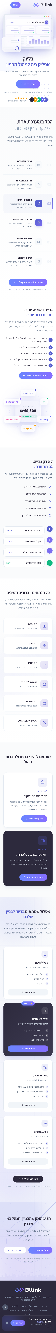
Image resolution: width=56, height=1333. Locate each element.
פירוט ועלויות (30, 992)
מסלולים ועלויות (28, 1310)
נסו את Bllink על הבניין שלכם (30, 282)
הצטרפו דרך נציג (15, 1250)
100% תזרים (14, 1306)
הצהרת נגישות (13, 1310)
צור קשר (28, 1314)
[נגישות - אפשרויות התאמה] (5, 1307)
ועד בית (44, 1306)
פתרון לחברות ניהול (35, 877)
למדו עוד (19, 1323)
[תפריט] (6, 5)
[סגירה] (7, 1323)
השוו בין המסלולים (30, 1178)
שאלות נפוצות (43, 1310)
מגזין (24, 1306)
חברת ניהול (33, 1306)
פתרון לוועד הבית (36, 818)
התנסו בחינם (30, 84)
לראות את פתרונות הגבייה (37, 375)
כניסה (15, 5)
